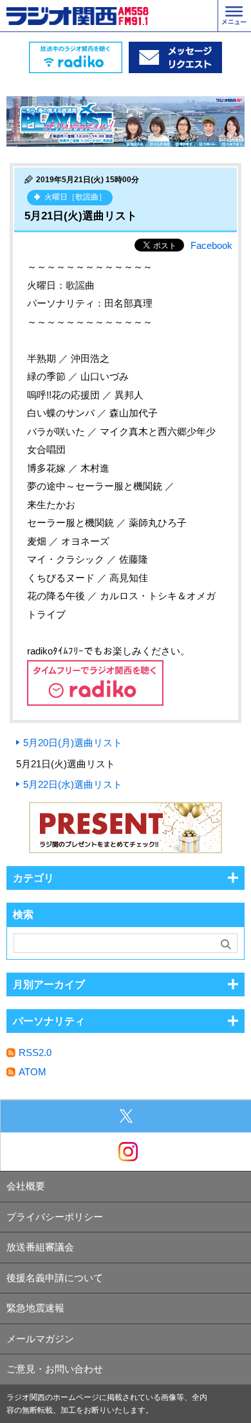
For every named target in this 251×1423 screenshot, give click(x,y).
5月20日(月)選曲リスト (72, 742)
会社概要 (25, 1185)
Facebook (211, 245)
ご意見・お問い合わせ (54, 1368)
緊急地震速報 (35, 1307)
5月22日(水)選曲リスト (72, 784)
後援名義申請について (54, 1277)
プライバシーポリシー (54, 1216)
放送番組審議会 (40, 1246)
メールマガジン (40, 1338)
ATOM (32, 1071)
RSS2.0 (35, 1052)
